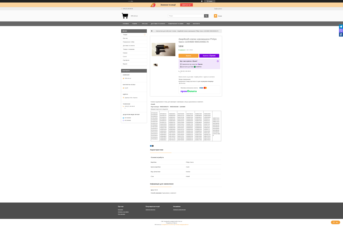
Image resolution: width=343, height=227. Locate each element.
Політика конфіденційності (181, 224)
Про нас (145, 23)
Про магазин (121, 214)
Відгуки (125, 64)
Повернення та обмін (175, 23)
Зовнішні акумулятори (179, 209)
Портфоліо (126, 60)
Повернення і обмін (128, 42)
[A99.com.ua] (125, 19)
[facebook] (151, 146)
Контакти (196, 23)
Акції (188, 23)
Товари (134, 23)
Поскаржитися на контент (167, 224)
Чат (337, 222)
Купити (188, 55)
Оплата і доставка (123, 212)
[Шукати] (206, 16)
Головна (126, 23)
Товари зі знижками (128, 49)
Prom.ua (180, 221)
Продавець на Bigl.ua (171, 223)
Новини (125, 53)
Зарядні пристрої (150, 209)
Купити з (206, 55)
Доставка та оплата (158, 23)
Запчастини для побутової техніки (166, 31)
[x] (152, 146)
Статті (125, 56)
